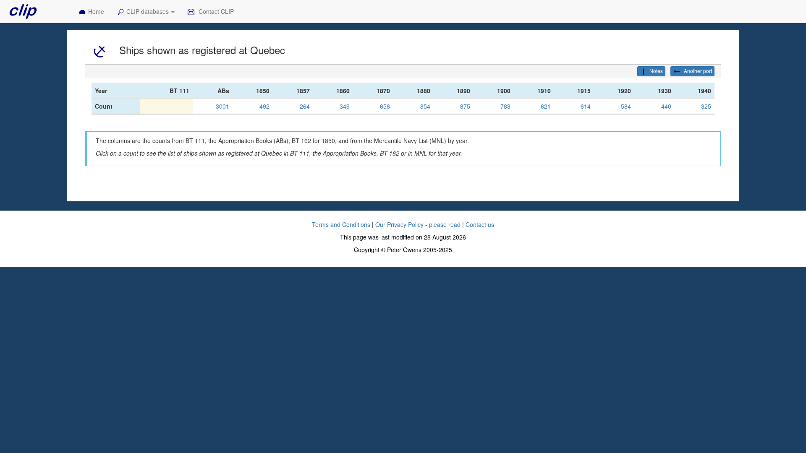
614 (586, 106)
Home (96, 11)
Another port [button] (697, 70)
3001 (222, 106)
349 (345, 106)
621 (546, 106)
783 (505, 106)
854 (425, 106)
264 (305, 106)
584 (626, 106)
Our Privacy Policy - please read (418, 224)
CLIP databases (148, 11)
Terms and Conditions (341, 224)
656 (385, 106)
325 (706, 106)
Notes (656, 70)
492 (264, 106)
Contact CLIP (215, 11)
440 (666, 106)
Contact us (480, 224)
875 (465, 106)
